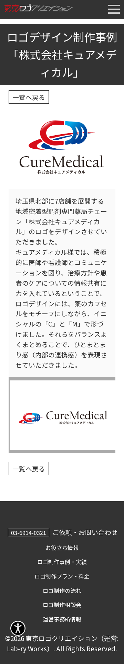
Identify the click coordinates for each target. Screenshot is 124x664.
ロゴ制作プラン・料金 (62, 576)
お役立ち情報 (62, 547)
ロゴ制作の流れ (62, 590)
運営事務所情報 (62, 619)
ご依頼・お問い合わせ (85, 532)
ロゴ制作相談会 (62, 604)
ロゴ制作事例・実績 (62, 562)
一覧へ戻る (28, 97)
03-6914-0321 (28, 532)
